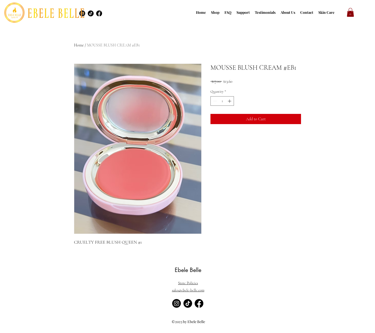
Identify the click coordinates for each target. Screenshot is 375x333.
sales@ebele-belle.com (188, 290)
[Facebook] (99, 13)
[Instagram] (176, 303)
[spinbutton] (222, 101)
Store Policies (188, 283)
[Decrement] (214, 101)
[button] (350, 12)
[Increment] (230, 101)
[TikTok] (91, 13)
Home (79, 45)
